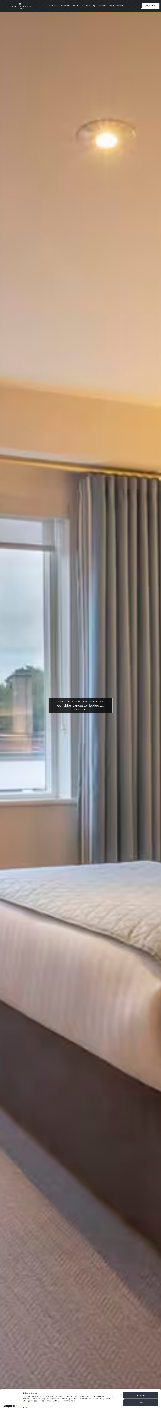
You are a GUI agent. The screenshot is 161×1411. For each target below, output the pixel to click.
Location (120, 5)
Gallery (111, 5)
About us (53, 5)
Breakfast (86, 5)
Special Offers (99, 5)
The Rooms (64, 5)
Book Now (150, 5)
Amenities (76, 5)
